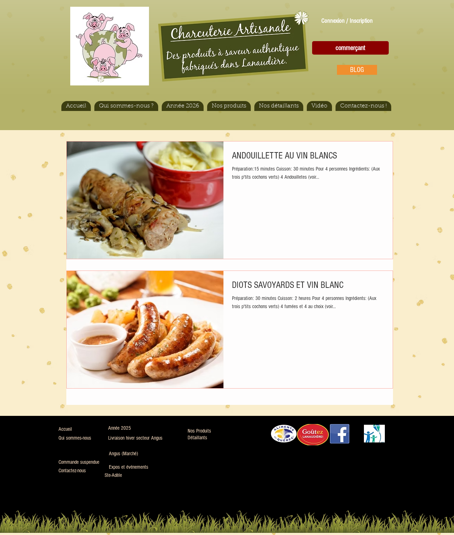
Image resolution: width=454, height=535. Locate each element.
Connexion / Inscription (347, 20)
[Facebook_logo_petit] (339, 434)
